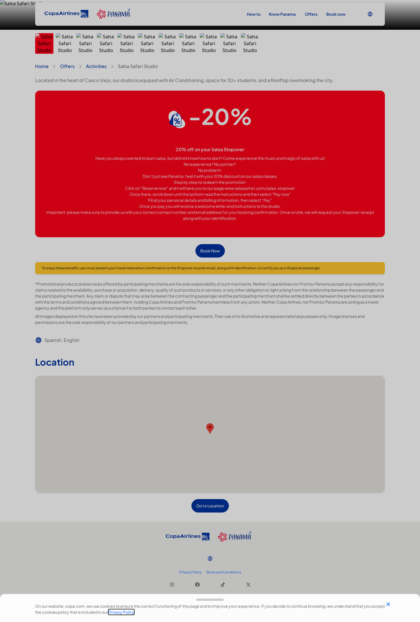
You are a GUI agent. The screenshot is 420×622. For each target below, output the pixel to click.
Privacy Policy (121, 612)
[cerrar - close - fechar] (388, 604)
